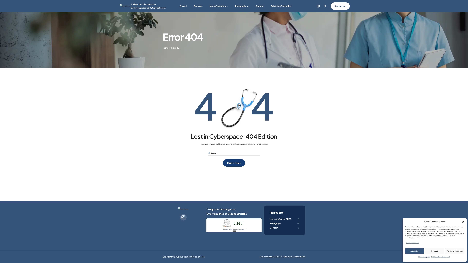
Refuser (434, 251)
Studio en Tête (198, 256)
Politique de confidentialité (440, 257)
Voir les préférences (455, 251)
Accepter (414, 251)
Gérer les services (412, 243)
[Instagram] (318, 6)
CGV (278, 256)
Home (165, 48)
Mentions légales (424, 257)
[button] (463, 222)
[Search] (209, 153)
